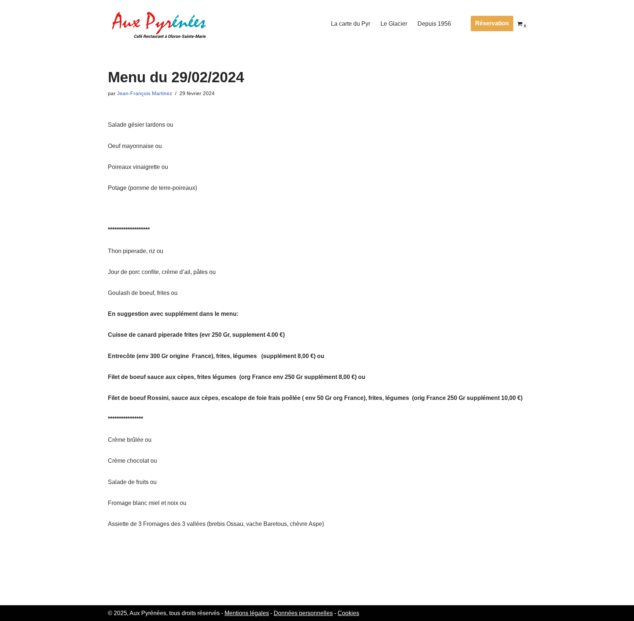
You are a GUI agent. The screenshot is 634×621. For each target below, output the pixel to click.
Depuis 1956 (434, 24)
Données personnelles (303, 613)
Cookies (348, 613)
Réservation (492, 23)
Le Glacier (393, 24)
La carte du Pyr (350, 24)
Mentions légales (247, 613)
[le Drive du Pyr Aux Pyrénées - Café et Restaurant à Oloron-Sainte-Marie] (159, 23)
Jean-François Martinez (144, 93)
